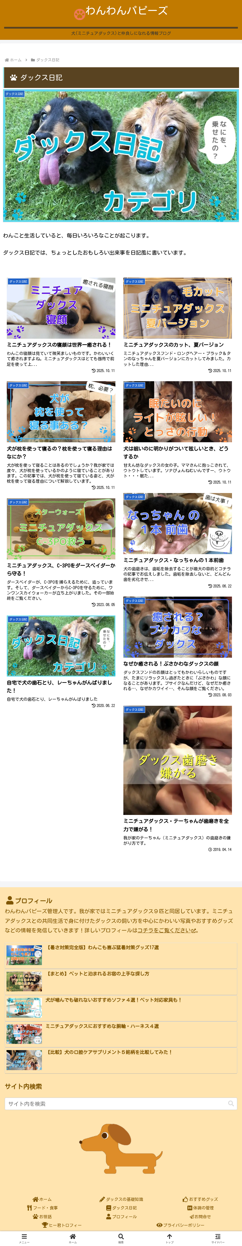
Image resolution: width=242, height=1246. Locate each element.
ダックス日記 (124, 1208)
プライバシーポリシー (184, 1225)
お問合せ (202, 1217)
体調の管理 (203, 1208)
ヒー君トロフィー (65, 1225)
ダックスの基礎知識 (124, 1199)
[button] (231, 1103)
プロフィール (124, 1217)
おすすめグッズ (203, 1199)
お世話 (45, 1217)
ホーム (45, 1199)
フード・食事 (45, 1208)
